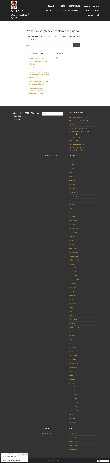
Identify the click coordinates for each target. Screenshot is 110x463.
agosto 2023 (72, 264)
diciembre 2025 (73, 188)
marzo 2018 (72, 351)
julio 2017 (72, 383)
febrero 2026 (73, 180)
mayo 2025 (72, 212)
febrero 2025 (73, 220)
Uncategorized (46, 433)
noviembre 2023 (73, 256)
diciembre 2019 (73, 303)
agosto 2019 (72, 307)
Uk (98, 15)
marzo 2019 (72, 315)
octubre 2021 (73, 276)
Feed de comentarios (75, 445)
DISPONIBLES (74, 6)
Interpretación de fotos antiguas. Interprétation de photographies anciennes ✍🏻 (39, 74)
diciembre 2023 (73, 252)
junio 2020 (72, 299)
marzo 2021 (72, 287)
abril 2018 (72, 347)
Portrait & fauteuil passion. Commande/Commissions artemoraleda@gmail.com (37, 90)
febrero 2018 (73, 355)
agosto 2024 (72, 236)
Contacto (85, 10)
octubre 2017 (73, 371)
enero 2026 (72, 184)
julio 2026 (72, 165)
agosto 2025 (72, 200)
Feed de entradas (74, 441)
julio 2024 (72, 240)
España (96, 10)
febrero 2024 (73, 248)
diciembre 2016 (73, 403)
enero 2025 (72, 224)
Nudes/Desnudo (71, 10)
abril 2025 (72, 216)
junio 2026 (72, 168)
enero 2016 (72, 418)
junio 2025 (72, 208)
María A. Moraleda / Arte (20, 15)
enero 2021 (72, 291)
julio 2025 (72, 204)
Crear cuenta (73, 433)
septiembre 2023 (74, 260)
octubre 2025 (73, 196)
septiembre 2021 (74, 280)
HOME (62, 6)
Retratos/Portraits (53, 10)
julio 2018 (72, 335)
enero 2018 (72, 359)
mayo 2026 (72, 172)
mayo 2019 (72, 311)
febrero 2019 (73, 319)
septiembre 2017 (74, 375)
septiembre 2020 (74, 295)
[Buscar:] (49, 45)
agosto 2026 (72, 161)
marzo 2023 (72, 268)
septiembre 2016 (74, 410)
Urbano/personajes (91, 6)
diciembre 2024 (73, 228)
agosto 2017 (72, 379)
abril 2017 (72, 391)
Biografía (51, 6)
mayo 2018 (72, 343)
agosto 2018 (72, 331)
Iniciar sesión (72, 437)
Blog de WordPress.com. (55, 460)
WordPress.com (73, 449)
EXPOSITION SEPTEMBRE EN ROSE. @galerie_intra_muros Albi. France (38, 61)
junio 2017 (72, 387)
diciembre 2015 (73, 422)
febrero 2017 (73, 399)
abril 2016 (72, 414)
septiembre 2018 (74, 327)
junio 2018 (72, 339)
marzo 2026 (72, 176)
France (90, 15)
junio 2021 (72, 284)
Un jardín (31, 68)
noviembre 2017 (73, 367)
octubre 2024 (73, 232)
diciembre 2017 (73, 363)
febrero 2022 (73, 272)
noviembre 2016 (73, 407)
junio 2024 (72, 244)
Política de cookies (16, 460)
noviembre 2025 (73, 192)
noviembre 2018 (73, 323)
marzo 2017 (72, 395)
